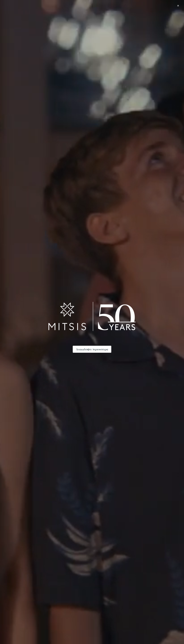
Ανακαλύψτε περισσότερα (92, 349)
